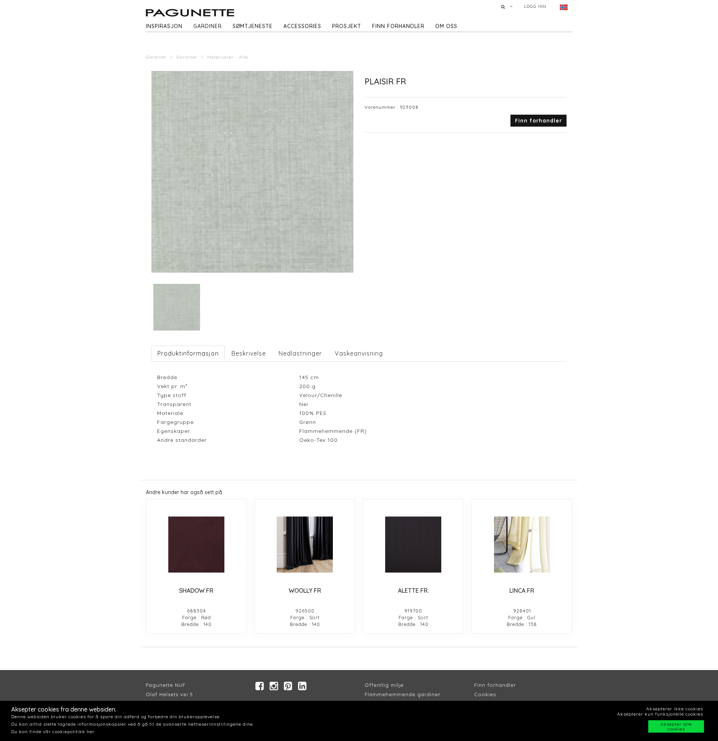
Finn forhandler (398, 26)
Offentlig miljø (384, 685)
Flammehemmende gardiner (403, 694)
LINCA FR (521, 590)
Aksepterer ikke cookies (674, 708)
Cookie (483, 694)
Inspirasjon (164, 26)
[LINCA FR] (522, 544)
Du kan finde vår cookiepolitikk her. (53, 731)
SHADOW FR (196, 590)
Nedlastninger (300, 353)
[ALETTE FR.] (413, 544)
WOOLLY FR (305, 590)
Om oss (446, 26)
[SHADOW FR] (196, 544)
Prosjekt (346, 26)
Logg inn (535, 6)
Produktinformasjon (188, 353)
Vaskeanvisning (359, 353)
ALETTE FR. (413, 590)
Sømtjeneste (253, 26)
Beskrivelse (248, 353)
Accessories (302, 26)
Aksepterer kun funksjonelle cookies (660, 713)
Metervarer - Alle (227, 57)
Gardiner (207, 26)
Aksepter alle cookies (676, 726)
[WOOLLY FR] (305, 544)
